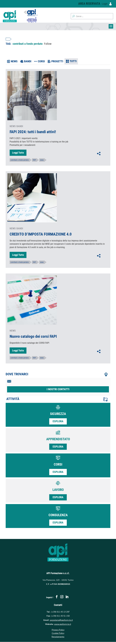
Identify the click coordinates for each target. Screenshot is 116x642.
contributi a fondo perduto (19, 160)
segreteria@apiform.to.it (61, 620)
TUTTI (73, 61)
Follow (47, 43)
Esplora (58, 421)
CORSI (41, 61)
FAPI (34, 160)
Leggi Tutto (18, 152)
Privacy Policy (58, 630)
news (42, 160)
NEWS (14, 61)
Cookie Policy (58, 633)
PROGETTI (57, 61)
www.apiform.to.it (62, 624)
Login (105, 3)
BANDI (27, 61)
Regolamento (58, 636)
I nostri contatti (58, 389)
